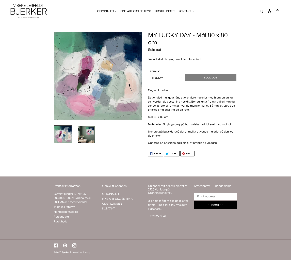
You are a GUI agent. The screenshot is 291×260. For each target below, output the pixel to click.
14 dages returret (64, 207)
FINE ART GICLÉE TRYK (117, 199)
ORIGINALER (110, 194)
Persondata (61, 216)
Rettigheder (61, 221)
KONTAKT (108, 208)
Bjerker (65, 252)
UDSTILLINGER (112, 203)
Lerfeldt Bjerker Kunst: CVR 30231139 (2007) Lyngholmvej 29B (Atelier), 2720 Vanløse (72, 198)
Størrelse (154, 71)
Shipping (169, 59)
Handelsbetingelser (66, 212)
